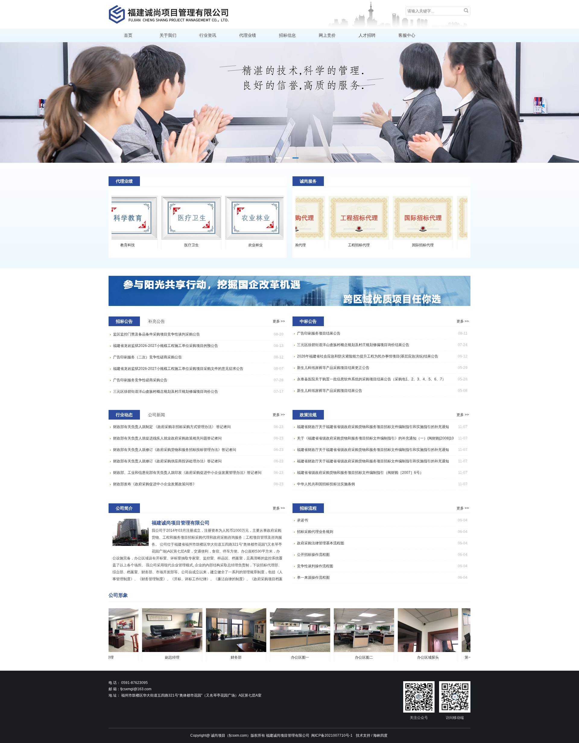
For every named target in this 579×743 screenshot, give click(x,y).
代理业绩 (247, 35)
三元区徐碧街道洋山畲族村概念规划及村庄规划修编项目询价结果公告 (353, 345)
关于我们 (168, 35)
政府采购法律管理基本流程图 (320, 543)
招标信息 (287, 35)
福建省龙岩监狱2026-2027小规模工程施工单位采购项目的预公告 (165, 346)
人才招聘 (367, 35)
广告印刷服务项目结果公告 (318, 333)
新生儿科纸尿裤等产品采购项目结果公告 (329, 391)
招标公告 (124, 321)
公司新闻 (156, 414)
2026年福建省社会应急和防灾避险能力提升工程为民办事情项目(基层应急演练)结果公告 (367, 356)
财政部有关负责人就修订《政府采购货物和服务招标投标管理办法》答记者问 (174, 450)
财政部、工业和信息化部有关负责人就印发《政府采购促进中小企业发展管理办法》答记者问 (187, 473)
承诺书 (302, 520)
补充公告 (156, 321)
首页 (128, 35)
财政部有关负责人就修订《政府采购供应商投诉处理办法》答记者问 (167, 461)
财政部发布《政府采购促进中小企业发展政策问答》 (154, 484)
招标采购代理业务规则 (315, 532)
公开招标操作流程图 (313, 555)
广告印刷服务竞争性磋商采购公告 (140, 380)
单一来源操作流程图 (313, 577)
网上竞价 (327, 35)
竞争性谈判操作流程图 (315, 566)
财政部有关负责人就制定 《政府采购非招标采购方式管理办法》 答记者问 (172, 427)
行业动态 (124, 414)
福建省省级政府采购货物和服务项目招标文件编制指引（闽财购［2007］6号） (360, 473)
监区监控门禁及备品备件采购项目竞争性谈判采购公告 (156, 334)
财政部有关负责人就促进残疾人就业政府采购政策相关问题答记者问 (167, 438)
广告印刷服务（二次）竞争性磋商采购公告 (147, 357)
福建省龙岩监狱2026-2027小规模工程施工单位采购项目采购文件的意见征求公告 (178, 369)
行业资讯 (207, 35)
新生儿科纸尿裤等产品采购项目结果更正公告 (333, 368)
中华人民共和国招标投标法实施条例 (326, 484)
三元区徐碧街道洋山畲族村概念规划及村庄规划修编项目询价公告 (165, 391)
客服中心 (406, 35)
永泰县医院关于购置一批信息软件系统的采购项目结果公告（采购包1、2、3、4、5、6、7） (371, 379)
